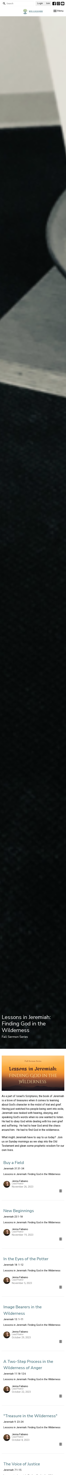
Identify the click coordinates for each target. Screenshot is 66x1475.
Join (48, 3)
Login (40, 3)
